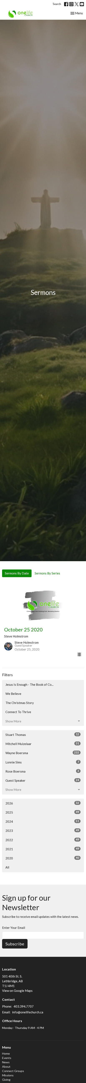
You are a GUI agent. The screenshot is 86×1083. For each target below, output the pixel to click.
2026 (42, 803)
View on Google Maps (17, 990)
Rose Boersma (42, 771)
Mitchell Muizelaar (42, 744)
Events (6, 1058)
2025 (42, 812)
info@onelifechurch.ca (27, 1012)
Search (57, 4)
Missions (8, 1075)
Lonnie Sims (42, 762)
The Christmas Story (19, 703)
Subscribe (14, 943)
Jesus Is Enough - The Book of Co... (29, 684)
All (7, 867)
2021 (42, 849)
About (6, 1066)
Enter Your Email (13, 927)
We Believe (13, 693)
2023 (42, 830)
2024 (42, 821)
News (6, 1062)
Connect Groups (13, 1071)
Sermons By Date (17, 573)
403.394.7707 (24, 1006)
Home (6, 1053)
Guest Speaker (42, 780)
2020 (42, 858)
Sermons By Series (47, 573)
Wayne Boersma (42, 753)
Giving (6, 1079)
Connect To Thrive (18, 712)
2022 (42, 840)
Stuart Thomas (42, 735)
